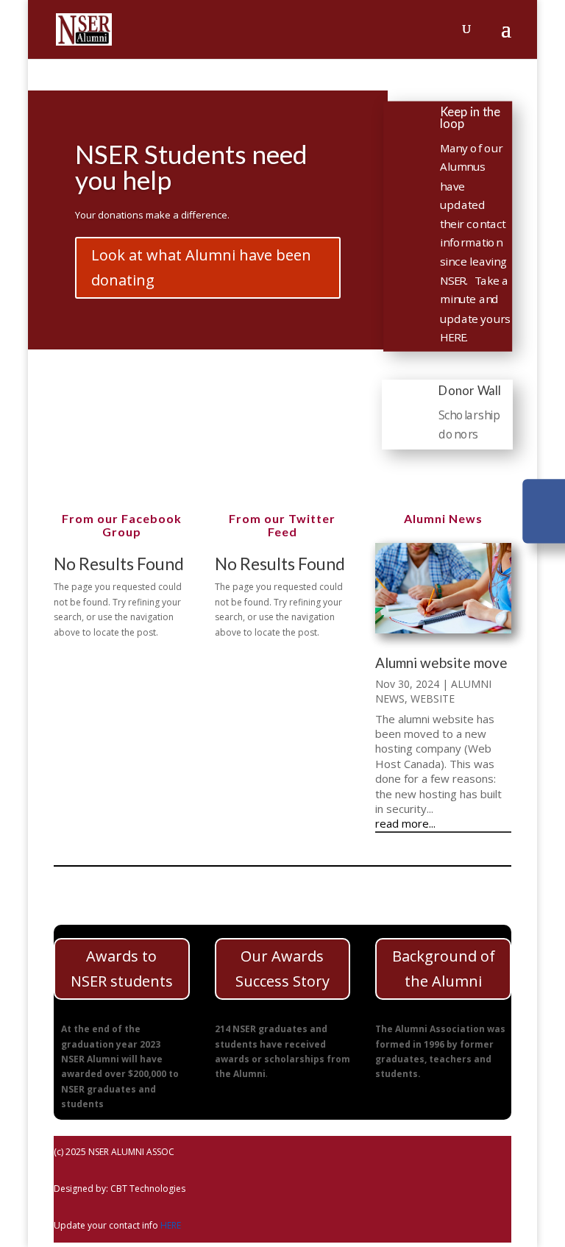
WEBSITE (433, 699)
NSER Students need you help (191, 166)
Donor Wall (469, 390)
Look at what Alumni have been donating (201, 267)
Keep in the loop (470, 117)
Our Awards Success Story (282, 968)
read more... (405, 823)
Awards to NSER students (122, 968)
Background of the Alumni (443, 968)
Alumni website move (441, 662)
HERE (170, 1225)
